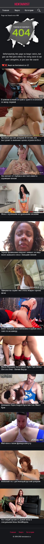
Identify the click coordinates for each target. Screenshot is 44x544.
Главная (5, 10)
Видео (17, 10)
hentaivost (22, 4)
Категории (29, 10)
